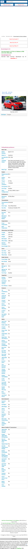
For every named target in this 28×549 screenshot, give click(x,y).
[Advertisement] (14, 21)
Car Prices (14, 539)
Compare (9, 114)
